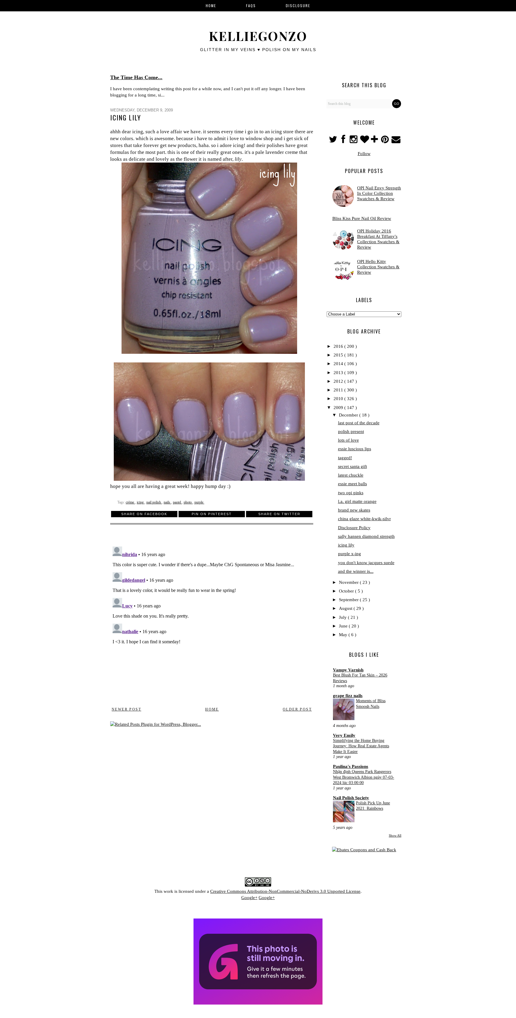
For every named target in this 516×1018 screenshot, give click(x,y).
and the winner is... (356, 571)
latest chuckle (350, 475)
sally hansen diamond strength (366, 536)
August (346, 608)
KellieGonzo (258, 35)
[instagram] (354, 141)
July (343, 617)
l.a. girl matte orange (357, 501)
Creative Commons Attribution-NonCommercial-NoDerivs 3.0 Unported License (285, 891)
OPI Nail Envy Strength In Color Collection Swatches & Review (379, 193)
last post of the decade (359, 422)
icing (141, 502)
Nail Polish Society (351, 797)
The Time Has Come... (136, 77)
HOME (211, 5)
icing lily (346, 545)
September (349, 599)
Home (212, 709)
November (349, 582)
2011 (339, 390)
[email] (395, 141)
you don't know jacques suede (366, 562)
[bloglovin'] (365, 141)
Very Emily (344, 735)
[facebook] (343, 141)
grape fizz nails (348, 695)
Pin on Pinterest (212, 514)
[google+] (375, 141)
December (349, 415)
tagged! (345, 457)
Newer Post (126, 709)
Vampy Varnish (348, 670)
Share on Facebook (144, 514)
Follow (364, 153)
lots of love (348, 440)
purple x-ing (349, 553)
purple (199, 502)
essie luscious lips (354, 448)
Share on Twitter (279, 514)
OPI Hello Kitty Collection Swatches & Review (378, 267)
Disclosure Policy (354, 527)
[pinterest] (385, 141)
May (343, 634)
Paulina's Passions (350, 766)
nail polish (154, 502)
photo (188, 502)
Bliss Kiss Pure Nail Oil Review (361, 218)
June (344, 626)
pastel (177, 502)
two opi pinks (350, 492)
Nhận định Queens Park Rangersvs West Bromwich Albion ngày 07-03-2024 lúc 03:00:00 (363, 777)
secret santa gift (352, 466)
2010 (339, 398)
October (347, 591)
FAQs (251, 5)
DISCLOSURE (298, 5)
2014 (339, 363)
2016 (339, 346)
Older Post (297, 709)
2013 (339, 372)
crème (130, 502)
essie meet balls (352, 483)
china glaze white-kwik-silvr (364, 518)
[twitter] (333, 141)
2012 (339, 381)
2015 (339, 355)
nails (167, 502)
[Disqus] (211, 619)
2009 (339, 407)
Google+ (249, 897)
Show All (395, 835)
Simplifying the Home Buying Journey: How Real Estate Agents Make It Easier (361, 746)
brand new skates (354, 510)
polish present (351, 431)
